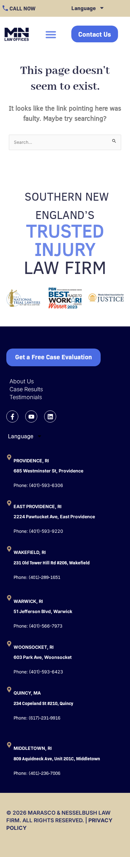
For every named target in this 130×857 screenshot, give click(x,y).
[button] (50, 34)
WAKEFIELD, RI (30, 552)
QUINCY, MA (27, 693)
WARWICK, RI (28, 601)
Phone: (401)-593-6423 (38, 671)
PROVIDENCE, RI (31, 460)
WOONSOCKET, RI (34, 647)
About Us (21, 381)
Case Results (26, 389)
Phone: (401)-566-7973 (38, 626)
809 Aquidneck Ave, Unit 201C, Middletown (57, 758)
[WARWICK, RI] (9, 598)
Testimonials (25, 397)
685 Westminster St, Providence (48, 470)
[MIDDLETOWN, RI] (9, 745)
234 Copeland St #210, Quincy (43, 703)
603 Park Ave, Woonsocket (43, 657)
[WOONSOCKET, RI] (9, 644)
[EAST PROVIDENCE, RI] (9, 503)
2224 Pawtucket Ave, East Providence (54, 516)
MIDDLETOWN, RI (33, 748)
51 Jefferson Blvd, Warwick (43, 611)
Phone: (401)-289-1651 (37, 577)
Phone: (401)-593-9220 (38, 531)
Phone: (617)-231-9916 (37, 717)
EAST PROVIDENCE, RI (38, 506)
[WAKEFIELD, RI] (9, 549)
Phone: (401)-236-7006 (37, 773)
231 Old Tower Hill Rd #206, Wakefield (52, 562)
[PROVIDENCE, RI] (9, 457)
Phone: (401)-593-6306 (38, 485)
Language (83, 7)
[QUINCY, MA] (9, 689)
